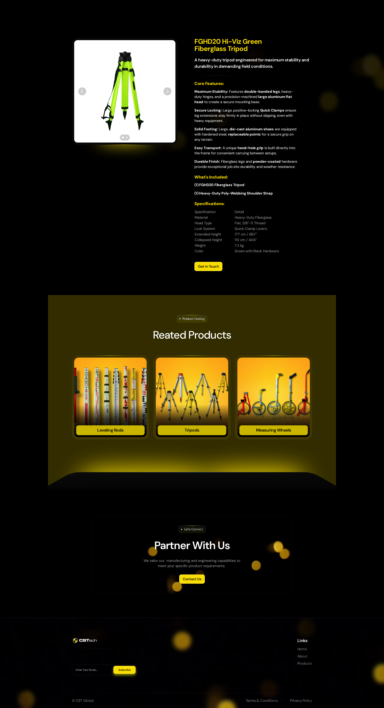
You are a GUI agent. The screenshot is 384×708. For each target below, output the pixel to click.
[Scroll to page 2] (127, 138)
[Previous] (82, 91)
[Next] (167, 91)
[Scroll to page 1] (122, 138)
